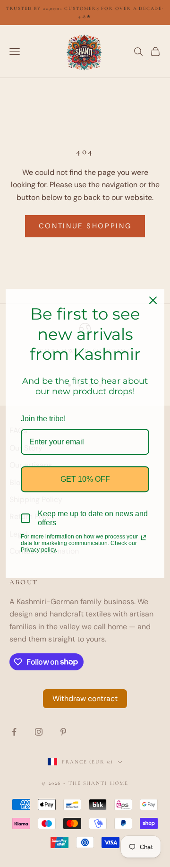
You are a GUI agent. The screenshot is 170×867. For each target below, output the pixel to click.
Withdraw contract (85, 698)
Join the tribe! (43, 419)
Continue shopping (85, 226)
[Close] (153, 300)
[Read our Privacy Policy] (143, 537)
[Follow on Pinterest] (63, 732)
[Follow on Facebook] (14, 732)
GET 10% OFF (85, 479)
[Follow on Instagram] (38, 732)
